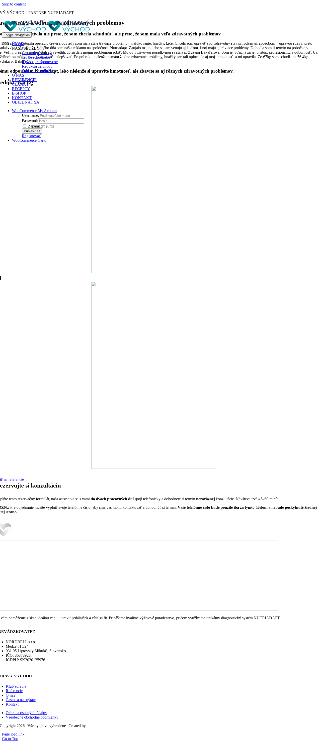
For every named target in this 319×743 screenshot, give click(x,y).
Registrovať (31, 136)
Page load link (13, 734)
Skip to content (14, 4)
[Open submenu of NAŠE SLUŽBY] (42, 49)
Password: (30, 121)
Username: (30, 115)
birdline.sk (95, 726)
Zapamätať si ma (40, 126)
